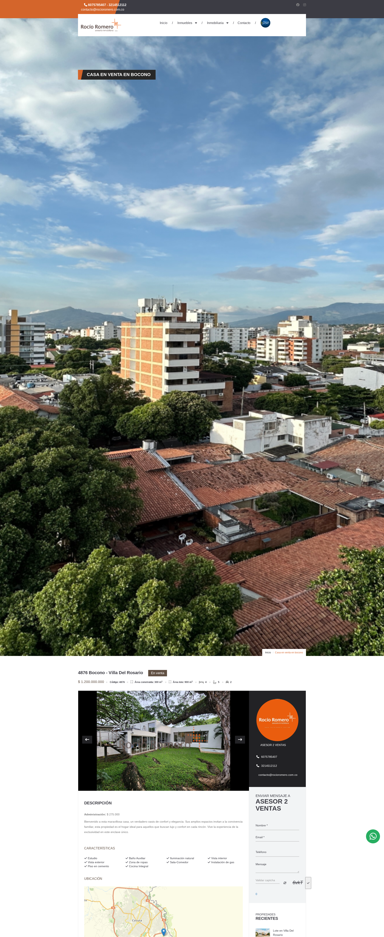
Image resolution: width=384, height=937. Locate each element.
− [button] (89, 897)
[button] (87, 740)
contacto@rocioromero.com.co (102, 9)
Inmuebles (185, 23)
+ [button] (89, 891)
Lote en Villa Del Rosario (283, 932)
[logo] (101, 24)
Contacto (244, 23)
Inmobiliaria (215, 23)
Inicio (163, 23)
